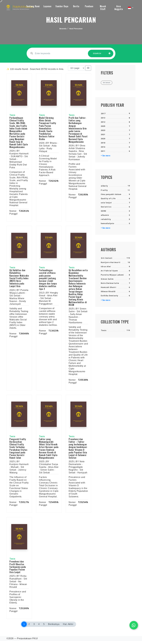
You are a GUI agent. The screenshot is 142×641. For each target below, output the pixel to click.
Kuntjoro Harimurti (110, 262)
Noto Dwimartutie (110, 283)
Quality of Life (108, 198)
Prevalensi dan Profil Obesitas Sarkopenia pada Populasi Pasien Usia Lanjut (17, 567)
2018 (103, 143)
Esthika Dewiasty (109, 296)
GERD (103, 211)
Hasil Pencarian (76, 29)
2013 (103, 118)
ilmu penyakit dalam (111, 194)
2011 (103, 151)
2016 (103, 147)
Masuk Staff (103, 8)
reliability (106, 219)
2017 (103, 114)
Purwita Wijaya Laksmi (112, 275)
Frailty (104, 190)
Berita (76, 6)
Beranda (63, 29)
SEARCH (97, 53)
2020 (103, 139)
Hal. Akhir (68, 624)
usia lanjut (106, 203)
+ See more (105, 155)
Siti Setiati (106, 258)
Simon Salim (107, 279)
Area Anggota (118, 8)
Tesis (103, 330)
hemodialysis (107, 223)
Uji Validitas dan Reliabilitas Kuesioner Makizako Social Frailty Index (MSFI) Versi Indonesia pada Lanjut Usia (19, 278)
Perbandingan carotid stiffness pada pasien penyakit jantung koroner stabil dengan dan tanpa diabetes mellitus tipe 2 (48, 279)
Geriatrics (106, 207)
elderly (104, 186)
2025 (103, 126)
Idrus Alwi (106, 266)
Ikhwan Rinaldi (108, 291)
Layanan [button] (47, 6)
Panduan (89, 6)
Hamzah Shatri (108, 287)
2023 (103, 130)
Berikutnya (53, 624)
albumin (105, 215)
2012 (103, 122)
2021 (103, 134)
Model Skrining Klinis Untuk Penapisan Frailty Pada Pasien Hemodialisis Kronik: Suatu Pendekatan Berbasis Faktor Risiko (47, 128)
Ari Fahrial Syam (109, 271)
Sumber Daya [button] (61, 6)
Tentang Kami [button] (33, 6)
